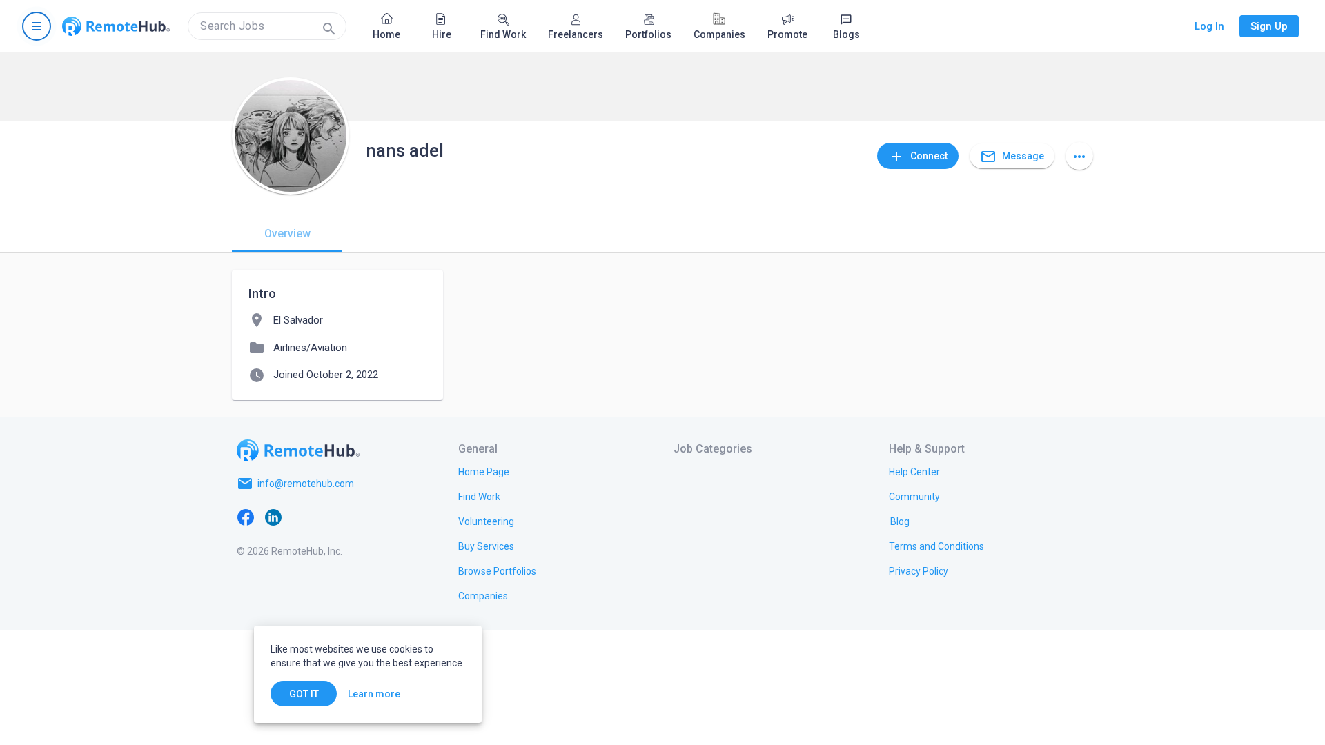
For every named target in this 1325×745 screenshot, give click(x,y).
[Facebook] (245, 516)
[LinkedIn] (273, 516)
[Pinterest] (356, 516)
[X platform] (301, 516)
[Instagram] (328, 516)
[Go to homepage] (116, 26)
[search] (267, 26)
